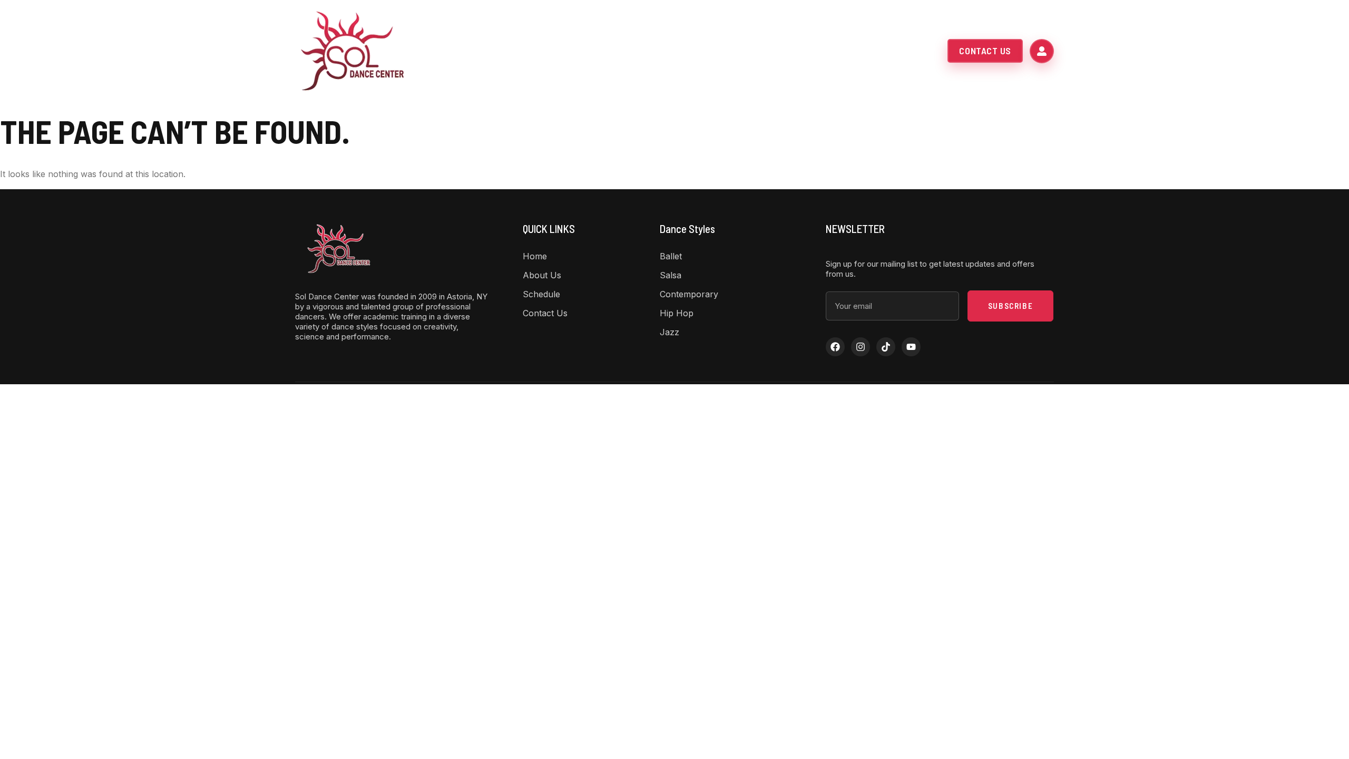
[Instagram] (860, 346)
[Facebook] (835, 346)
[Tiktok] (885, 346)
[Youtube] (911, 346)
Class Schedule (759, 51)
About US (623, 51)
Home (577, 51)
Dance (685, 51)
